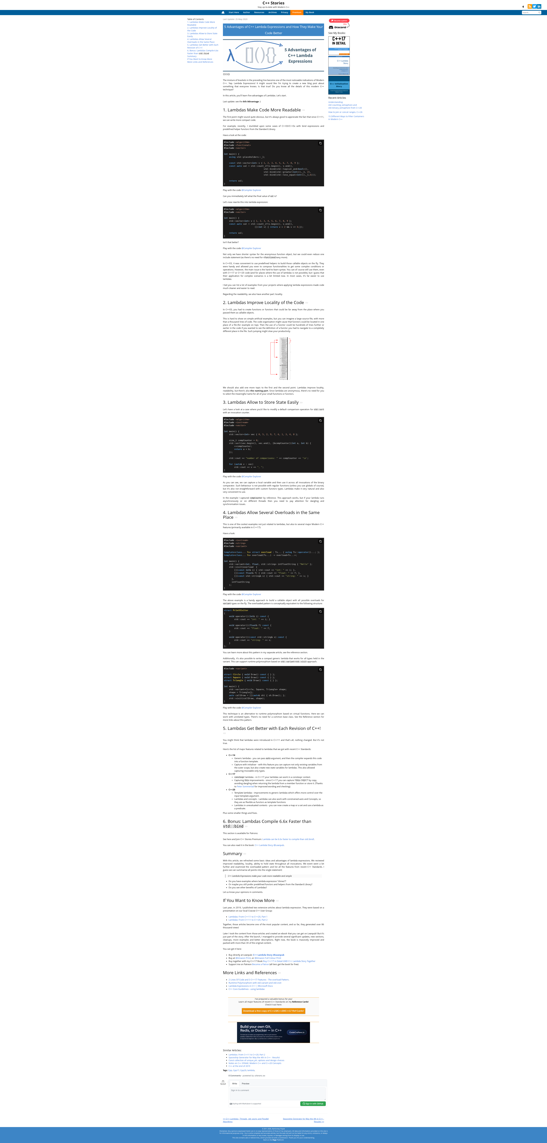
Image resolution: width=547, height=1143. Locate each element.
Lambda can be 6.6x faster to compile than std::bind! (288, 839)
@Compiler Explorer (251, 190)
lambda (251, 1070)
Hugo (274, 1140)
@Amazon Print (243, 958)
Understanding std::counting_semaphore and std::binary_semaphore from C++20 (345, 105)
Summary (191, 56)
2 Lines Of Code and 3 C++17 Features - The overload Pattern (259, 979)
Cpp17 (236, 1070)
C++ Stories (273, 3)
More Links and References (200, 62)
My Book (310, 12)
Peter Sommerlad (245, 786)
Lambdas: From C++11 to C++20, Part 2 (248, 919)
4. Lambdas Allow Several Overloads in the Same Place (201, 40)
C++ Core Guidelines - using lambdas (247, 989)
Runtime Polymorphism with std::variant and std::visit (255, 982)
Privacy (284, 12)
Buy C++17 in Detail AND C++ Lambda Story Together (289, 961)
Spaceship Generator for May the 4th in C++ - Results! (254, 1057)
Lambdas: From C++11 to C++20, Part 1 (248, 916)
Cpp (230, 1070)
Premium (296, 12)
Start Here (234, 12)
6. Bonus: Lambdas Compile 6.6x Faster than (202, 52)
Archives (273, 12)
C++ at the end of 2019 (239, 1066)
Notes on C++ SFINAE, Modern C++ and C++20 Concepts (255, 1063)
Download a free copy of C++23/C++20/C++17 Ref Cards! (273, 1011)
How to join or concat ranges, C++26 (345, 112)
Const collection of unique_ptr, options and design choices (256, 1060)
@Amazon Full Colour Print (268, 958)
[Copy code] (320, 143)
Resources (259, 12)
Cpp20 (243, 1070)
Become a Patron (260, 964)
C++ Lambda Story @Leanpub (269, 845)
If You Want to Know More (199, 59)
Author (246, 12)
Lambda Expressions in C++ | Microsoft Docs (251, 985)
